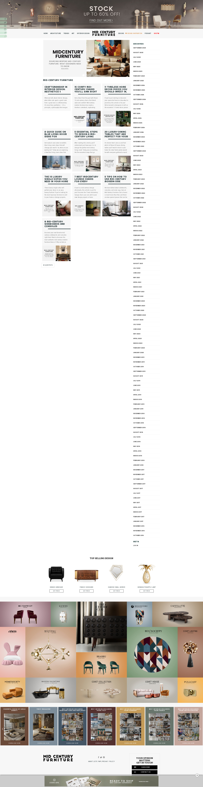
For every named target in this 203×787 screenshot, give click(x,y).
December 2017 (138, 469)
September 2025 (139, 48)
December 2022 (139, 188)
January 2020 (138, 352)
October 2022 (138, 198)
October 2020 (138, 310)
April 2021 (137, 282)
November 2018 (139, 418)
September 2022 (139, 202)
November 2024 (139, 90)
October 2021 (138, 254)
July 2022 (137, 212)
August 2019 (138, 376)
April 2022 (137, 226)
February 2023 (139, 179)
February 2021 (138, 291)
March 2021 (137, 287)
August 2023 (138, 155)
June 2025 (137, 62)
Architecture (55, 33)
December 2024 (139, 85)
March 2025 (137, 71)
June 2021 (137, 273)
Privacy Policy (108, 761)
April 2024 (137, 118)
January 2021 (138, 296)
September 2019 (139, 371)
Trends (66, 33)
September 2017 (139, 484)
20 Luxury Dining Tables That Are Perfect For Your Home (116, 135)
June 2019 (137, 385)
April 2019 (137, 394)
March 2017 (137, 512)
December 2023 (139, 137)
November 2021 (139, 249)
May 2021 (136, 277)
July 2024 (137, 108)
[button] (200, 729)
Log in (135, 545)
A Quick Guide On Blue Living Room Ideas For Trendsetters (56, 135)
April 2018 (137, 451)
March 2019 (137, 399)
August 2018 (138, 432)
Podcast (148, 33)
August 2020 (138, 319)
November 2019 (139, 362)
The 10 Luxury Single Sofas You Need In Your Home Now (56, 180)
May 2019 (136, 390)
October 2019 (138, 366)
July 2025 (137, 57)
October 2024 (138, 94)
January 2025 (138, 80)
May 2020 (136, 333)
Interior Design (83, 33)
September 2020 (139, 315)
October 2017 (138, 479)
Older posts (48, 265)
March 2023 (137, 174)
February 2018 (138, 460)
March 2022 (137, 230)
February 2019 (138, 404)
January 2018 (138, 465)
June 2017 (136, 498)
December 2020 (139, 301)
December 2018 (138, 413)
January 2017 (138, 521)
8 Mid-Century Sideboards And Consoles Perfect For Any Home (55, 226)
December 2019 (138, 357)
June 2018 (137, 441)
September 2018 (139, 427)
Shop (156, 33)
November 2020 (139, 305)
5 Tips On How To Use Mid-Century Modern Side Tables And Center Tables (116, 181)
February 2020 (139, 348)
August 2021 (138, 263)
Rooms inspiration (134, 33)
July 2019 (136, 380)
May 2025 (136, 66)
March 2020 (137, 343)
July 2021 (136, 268)
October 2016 (138, 535)
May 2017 (136, 502)
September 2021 (139, 258)
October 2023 (138, 146)
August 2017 (138, 488)
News (46, 33)
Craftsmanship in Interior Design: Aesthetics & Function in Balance (56, 92)
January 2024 (138, 132)
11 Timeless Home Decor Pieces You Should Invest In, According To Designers (116, 92)
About (90, 761)
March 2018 (137, 455)
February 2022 (139, 235)
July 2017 (136, 493)
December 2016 (138, 526)
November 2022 (139, 193)
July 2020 (137, 324)
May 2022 (136, 221)
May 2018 (136, 446)
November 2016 (139, 530)
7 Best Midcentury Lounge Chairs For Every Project (86, 180)
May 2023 (136, 165)
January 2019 (138, 408)
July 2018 (137, 437)
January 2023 (138, 183)
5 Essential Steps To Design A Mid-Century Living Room (86, 135)
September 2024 (139, 99)
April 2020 (137, 338)
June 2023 (137, 160)
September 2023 (139, 151)
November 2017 (138, 474)
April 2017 (137, 507)
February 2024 (139, 127)
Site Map (97, 761)
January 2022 (138, 240)
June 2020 (137, 329)
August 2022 (138, 207)
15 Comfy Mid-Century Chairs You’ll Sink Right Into (86, 90)
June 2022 (137, 216)
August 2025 (138, 52)
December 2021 (138, 244)
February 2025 (139, 76)
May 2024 (136, 113)
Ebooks (121, 33)
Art (73, 33)
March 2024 (137, 123)
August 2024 (138, 104)
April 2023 (137, 169)
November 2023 (139, 141)
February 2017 (138, 516)
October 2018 (138, 423)
